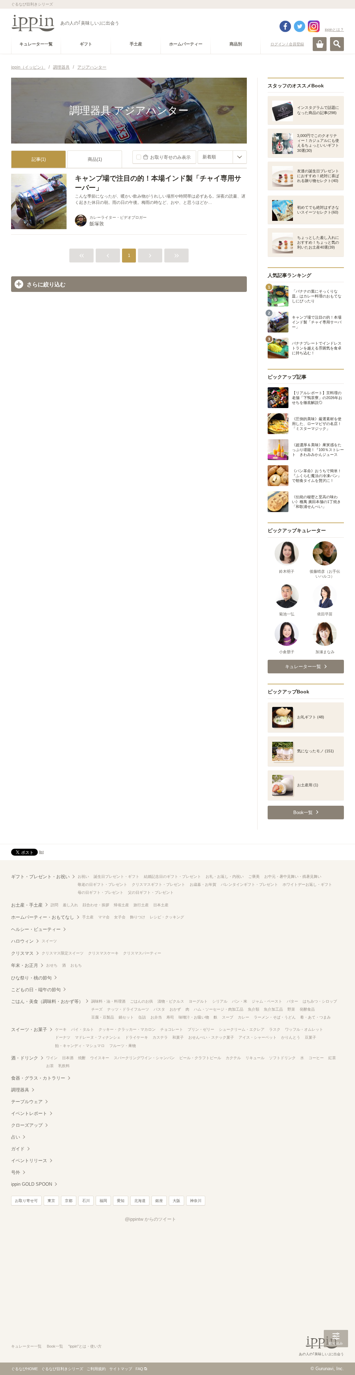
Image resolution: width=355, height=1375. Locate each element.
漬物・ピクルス (170, 1001)
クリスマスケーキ (103, 953)
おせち (52, 965)
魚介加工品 (273, 1009)
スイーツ (49, 941)
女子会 (119, 917)
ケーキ (61, 1029)
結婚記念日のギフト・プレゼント (172, 876)
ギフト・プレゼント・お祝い (40, 876)
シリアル (219, 1001)
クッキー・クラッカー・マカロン (127, 1029)
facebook (285, 26)
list (41, 852)
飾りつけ (137, 917)
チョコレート (171, 1029)
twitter (299, 26)
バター (292, 1001)
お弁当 (156, 1017)
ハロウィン (22, 941)
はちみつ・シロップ (320, 1001)
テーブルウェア (27, 1101)
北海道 (140, 1201)
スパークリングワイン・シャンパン (144, 1058)
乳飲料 (64, 1066)
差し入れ (70, 905)
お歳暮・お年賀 (203, 884)
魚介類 (253, 1009)
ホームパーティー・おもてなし (42, 917)
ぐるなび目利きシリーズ (62, 1369)
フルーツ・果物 (122, 1046)
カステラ (160, 1037)
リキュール (255, 1058)
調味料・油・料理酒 (108, 1001)
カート (320, 44)
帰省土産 (121, 905)
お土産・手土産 (27, 905)
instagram (314, 26)
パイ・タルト (82, 1029)
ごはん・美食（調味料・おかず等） (47, 1001)
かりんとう (290, 1037)
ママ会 (104, 917)
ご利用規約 (96, 1369)
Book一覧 (55, 1346)
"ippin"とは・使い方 (85, 1346)
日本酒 (67, 1058)
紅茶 (332, 1058)
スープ (227, 1017)
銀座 (159, 1201)
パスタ (159, 1009)
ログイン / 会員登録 (287, 44)
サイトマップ (120, 1369)
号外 (15, 1172)
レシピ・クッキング (167, 917)
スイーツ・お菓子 (29, 1029)
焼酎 (82, 1058)
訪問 (54, 905)
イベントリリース (29, 1160)
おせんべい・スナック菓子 (211, 1037)
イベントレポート (29, 1113)
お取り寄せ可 (26, 1201)
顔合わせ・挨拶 (96, 905)
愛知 (120, 1201)
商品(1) (95, 159)
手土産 (88, 917)
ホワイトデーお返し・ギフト (307, 884)
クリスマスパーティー (142, 953)
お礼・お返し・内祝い (225, 876)
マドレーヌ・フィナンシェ (98, 1037)
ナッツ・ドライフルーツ (128, 1009)
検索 (337, 44)
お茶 (50, 1066)
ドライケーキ (136, 1037)
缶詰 (142, 1017)
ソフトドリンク (282, 1058)
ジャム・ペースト (267, 1001)
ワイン (52, 1058)
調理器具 (20, 1089)
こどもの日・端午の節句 (36, 989)
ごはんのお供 (141, 1001)
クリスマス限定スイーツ (63, 953)
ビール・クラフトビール (200, 1058)
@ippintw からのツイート (150, 1219)
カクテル (233, 1058)
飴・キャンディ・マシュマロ (80, 1046)
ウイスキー (99, 1058)
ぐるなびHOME (24, 1369)
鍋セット (126, 1017)
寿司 (170, 1017)
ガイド (18, 1148)
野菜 (291, 1009)
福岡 (103, 1201)
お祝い (83, 876)
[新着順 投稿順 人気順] (222, 157)
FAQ (139, 1369)
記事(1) (39, 159)
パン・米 (239, 1001)
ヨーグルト (198, 1001)
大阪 (176, 1201)
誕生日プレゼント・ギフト (116, 876)
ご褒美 (254, 876)
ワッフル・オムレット (304, 1029)
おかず (175, 1009)
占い (15, 1137)
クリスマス (22, 953)
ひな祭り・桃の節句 (31, 977)
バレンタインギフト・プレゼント (249, 884)
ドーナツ (62, 1037)
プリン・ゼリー (201, 1029)
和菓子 (178, 1037)
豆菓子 (310, 1037)
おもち (76, 965)
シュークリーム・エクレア (242, 1029)
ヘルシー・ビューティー (36, 929)
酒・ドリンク (24, 1058)
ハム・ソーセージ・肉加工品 (218, 1009)
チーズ (97, 1009)
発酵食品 (307, 1009)
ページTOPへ (336, 1359)
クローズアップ (27, 1125)
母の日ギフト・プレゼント (100, 892)
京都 (68, 1201)
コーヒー (316, 1058)
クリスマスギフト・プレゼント (158, 884)
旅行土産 (141, 905)
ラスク (274, 1029)
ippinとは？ (334, 29)
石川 (86, 1201)
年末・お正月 (24, 965)
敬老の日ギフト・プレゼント (102, 884)
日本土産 (160, 905)
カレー (243, 1017)
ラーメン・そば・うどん (275, 1017)
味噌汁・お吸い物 (194, 1017)
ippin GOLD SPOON (31, 1184)
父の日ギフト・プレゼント (151, 892)
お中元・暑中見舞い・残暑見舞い (292, 876)
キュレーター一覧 (26, 1346)
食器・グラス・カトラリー (38, 1078)
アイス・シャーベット (258, 1037)
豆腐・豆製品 (102, 1017)
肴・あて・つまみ (315, 1017)
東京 (51, 1201)
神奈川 (195, 1201)
